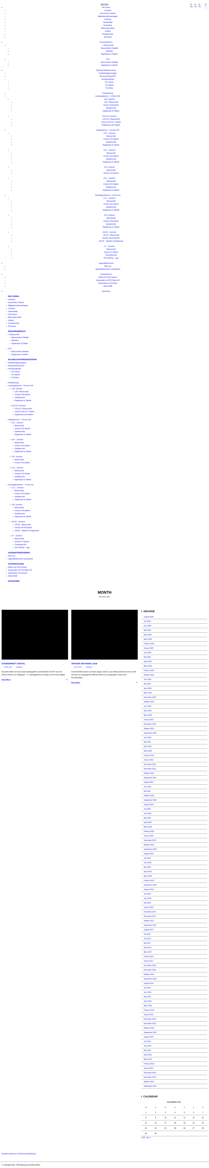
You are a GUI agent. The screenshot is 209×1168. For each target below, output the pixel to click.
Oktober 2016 (149, 974)
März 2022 (148, 751)
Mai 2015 (147, 1050)
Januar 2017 (148, 961)
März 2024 (148, 693)
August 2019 (148, 854)
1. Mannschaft (107, 45)
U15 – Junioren (109, 133)
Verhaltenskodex (107, 79)
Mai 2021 (147, 791)
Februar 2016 (149, 1010)
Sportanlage (108, 22)
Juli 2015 (147, 1041)
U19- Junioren (109, 99)
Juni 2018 (147, 898)
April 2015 (148, 1055)
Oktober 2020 (149, 796)
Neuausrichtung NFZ (108, 76)
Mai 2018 (147, 903)
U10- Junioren (109, 215)
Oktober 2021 (149, 773)
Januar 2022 (148, 760)
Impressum (13, 1154)
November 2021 (150, 769)
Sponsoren (106, 291)
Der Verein (106, 7)
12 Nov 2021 (78, 667)
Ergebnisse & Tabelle (109, 54)
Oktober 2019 (149, 845)
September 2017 (150, 925)
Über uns (107, 266)
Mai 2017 (147, 943)
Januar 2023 (148, 720)
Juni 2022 (147, 737)
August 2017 (148, 930)
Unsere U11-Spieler (111, 204)
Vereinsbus (107, 25)
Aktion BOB (107, 286)
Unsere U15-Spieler (111, 139)
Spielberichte (111, 108)
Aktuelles (109, 51)
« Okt (143, 1138)
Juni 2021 (147, 787)
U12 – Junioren (109, 178)
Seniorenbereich (106, 42)
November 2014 (150, 1077)
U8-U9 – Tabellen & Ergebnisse (111, 241)
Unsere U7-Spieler (111, 252)
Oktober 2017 (149, 921)
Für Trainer (109, 82)
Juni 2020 (147, 813)
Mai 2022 (147, 742)
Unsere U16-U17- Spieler (111, 122)
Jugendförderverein (106, 263)
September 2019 (150, 849)
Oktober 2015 (149, 1028)
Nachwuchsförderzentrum (106, 70)
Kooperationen (106, 274)
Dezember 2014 (150, 1073)
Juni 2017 (147, 939)
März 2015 (148, 1059)
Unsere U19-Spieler (111, 105)
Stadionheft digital (13, 663)
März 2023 (148, 715)
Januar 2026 (148, 648)
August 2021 (148, 782)
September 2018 (150, 885)
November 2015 (150, 1023)
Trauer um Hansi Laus (84, 663)
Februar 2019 (149, 880)
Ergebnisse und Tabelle (111, 125)
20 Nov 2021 (8, 667)
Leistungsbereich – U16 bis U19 (107, 96)
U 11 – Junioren (109, 198)
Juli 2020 (147, 809)
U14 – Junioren (109, 150)
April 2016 (148, 1001)
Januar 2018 (148, 907)
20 (194, 1123)
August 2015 (148, 1037)
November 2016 (150, 970)
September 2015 (150, 1032)
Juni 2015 (147, 1046)
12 (184, 1118)
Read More (6, 680)
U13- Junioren (109, 167)
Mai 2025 (147, 657)
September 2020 (150, 800)
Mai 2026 (147, 630)
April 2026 (148, 635)
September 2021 (150, 778)
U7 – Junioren (109, 246)
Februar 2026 (149, 644)
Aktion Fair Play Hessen (107, 277)
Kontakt (5, 1154)
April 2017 (148, 947)
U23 (107, 59)
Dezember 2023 (150, 697)
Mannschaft (111, 136)
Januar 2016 (148, 1015)
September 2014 (150, 1086)
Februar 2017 (149, 956)
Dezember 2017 (150, 912)
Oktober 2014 (149, 1082)
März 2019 (148, 876)
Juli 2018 (147, 894)
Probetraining (108, 93)
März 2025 (148, 666)
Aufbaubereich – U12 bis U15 (107, 130)
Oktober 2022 (149, 728)
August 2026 (148, 617)
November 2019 (150, 840)
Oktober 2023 (149, 702)
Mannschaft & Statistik (109, 48)
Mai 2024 (147, 684)
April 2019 (148, 871)
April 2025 (148, 661)
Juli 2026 (147, 621)
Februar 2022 (149, 755)
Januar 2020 (148, 836)
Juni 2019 (147, 863)
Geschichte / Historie (108, 13)
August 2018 (148, 889)
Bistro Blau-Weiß (107, 28)
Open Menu (104, 4)
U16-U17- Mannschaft (111, 119)
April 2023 (148, 711)
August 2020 (148, 804)
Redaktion (19, 667)
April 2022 (148, 746)
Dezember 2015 (150, 1019)
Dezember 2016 (150, 965)
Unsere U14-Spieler (111, 156)
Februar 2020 (149, 831)
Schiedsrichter (107, 34)
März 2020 (148, 827)
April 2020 (148, 822)
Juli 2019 (147, 858)
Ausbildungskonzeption (108, 73)
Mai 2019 (147, 867)
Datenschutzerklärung (27, 1154)
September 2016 (150, 979)
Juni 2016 (147, 992)
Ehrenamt (108, 37)
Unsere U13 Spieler (111, 173)
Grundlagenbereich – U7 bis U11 (108, 195)
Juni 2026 (147, 626)
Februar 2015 (149, 1064)
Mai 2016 (147, 997)
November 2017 (150, 916)
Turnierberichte (111, 255)
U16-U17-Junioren (109, 116)
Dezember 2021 (150, 764)
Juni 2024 (147, 679)
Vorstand (107, 10)
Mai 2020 (147, 818)
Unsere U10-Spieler (111, 221)
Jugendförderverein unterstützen (107, 269)
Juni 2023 (147, 706)
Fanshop (107, 19)
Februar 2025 (149, 670)
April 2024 (148, 688)
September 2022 (150, 733)
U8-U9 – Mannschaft (111, 235)
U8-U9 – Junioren (109, 232)
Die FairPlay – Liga (111, 258)
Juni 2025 (147, 652)
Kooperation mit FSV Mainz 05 (108, 280)
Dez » (148, 1138)
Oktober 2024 (149, 675)
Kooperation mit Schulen (107, 283)
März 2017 (148, 952)
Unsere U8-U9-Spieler (111, 238)
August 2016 (148, 983)
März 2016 (148, 1006)
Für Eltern (109, 88)
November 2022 (150, 724)
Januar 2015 (148, 1068)
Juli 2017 (147, 934)
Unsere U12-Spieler (111, 184)
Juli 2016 (147, 988)
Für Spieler (109, 85)
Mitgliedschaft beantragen (108, 16)
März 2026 (148, 639)
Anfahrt (108, 31)
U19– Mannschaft (111, 102)
